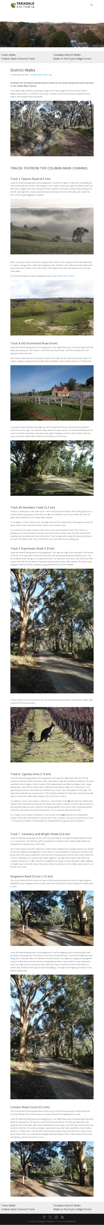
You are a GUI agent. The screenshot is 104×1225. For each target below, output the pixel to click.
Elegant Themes (46, 1221)
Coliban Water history (65, 276)
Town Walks (8, 55)
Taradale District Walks (67, 55)
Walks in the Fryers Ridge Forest (72, 58)
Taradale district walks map (41, 75)
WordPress (71, 1221)
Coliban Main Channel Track (18, 58)
